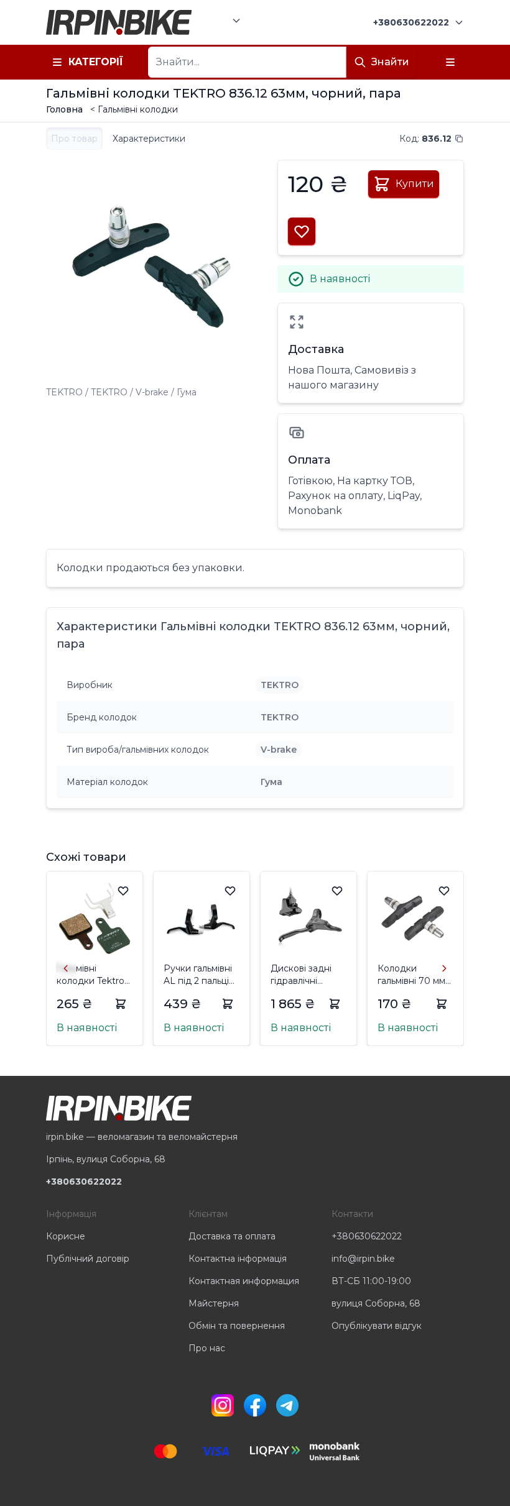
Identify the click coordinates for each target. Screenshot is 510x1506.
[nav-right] (444, 968)
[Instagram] (222, 1405)
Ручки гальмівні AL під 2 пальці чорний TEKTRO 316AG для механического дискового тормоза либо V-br (200, 975)
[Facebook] (255, 1405)
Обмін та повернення (236, 1325)
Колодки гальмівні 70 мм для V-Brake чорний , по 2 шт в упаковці (414, 975)
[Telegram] (287, 1405)
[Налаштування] (450, 62)
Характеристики (149, 138)
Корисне (65, 1236)
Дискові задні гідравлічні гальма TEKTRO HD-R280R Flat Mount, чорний (305, 975)
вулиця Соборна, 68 (376, 1303)
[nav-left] (66, 968)
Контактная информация (243, 1281)
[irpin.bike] (119, 22)
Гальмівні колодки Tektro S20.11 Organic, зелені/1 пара (90, 975)
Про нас (206, 1348)
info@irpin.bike (363, 1258)
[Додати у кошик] (120, 1004)
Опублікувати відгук (377, 1325)
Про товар (74, 138)
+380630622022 (367, 1236)
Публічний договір (87, 1258)
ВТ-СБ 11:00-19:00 (371, 1281)
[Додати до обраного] (123, 890)
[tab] (74, 138)
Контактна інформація (237, 1258)
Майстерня (213, 1303)
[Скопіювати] (459, 139)
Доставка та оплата (232, 1236)
